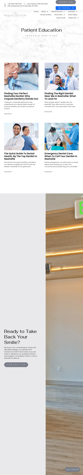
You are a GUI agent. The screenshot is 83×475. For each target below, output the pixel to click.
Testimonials (60, 18)
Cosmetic (71, 12)
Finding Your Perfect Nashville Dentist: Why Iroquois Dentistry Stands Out (21, 96)
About (44, 12)
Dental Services (56, 12)
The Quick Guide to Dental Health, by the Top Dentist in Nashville (20, 156)
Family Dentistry (45, 15)
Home (36, 12)
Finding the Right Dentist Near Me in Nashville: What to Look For (60, 96)
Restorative (58, 15)
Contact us (16, 365)
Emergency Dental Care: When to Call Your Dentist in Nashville (61, 156)
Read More (8, 114)
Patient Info (72, 18)
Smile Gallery (72, 15)
